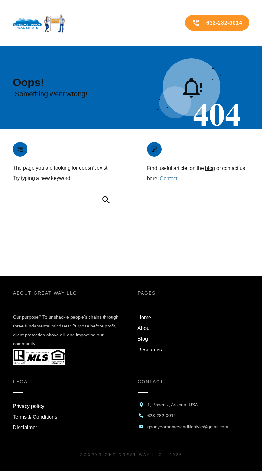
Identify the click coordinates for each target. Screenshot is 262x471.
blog (210, 168)
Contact (168, 178)
